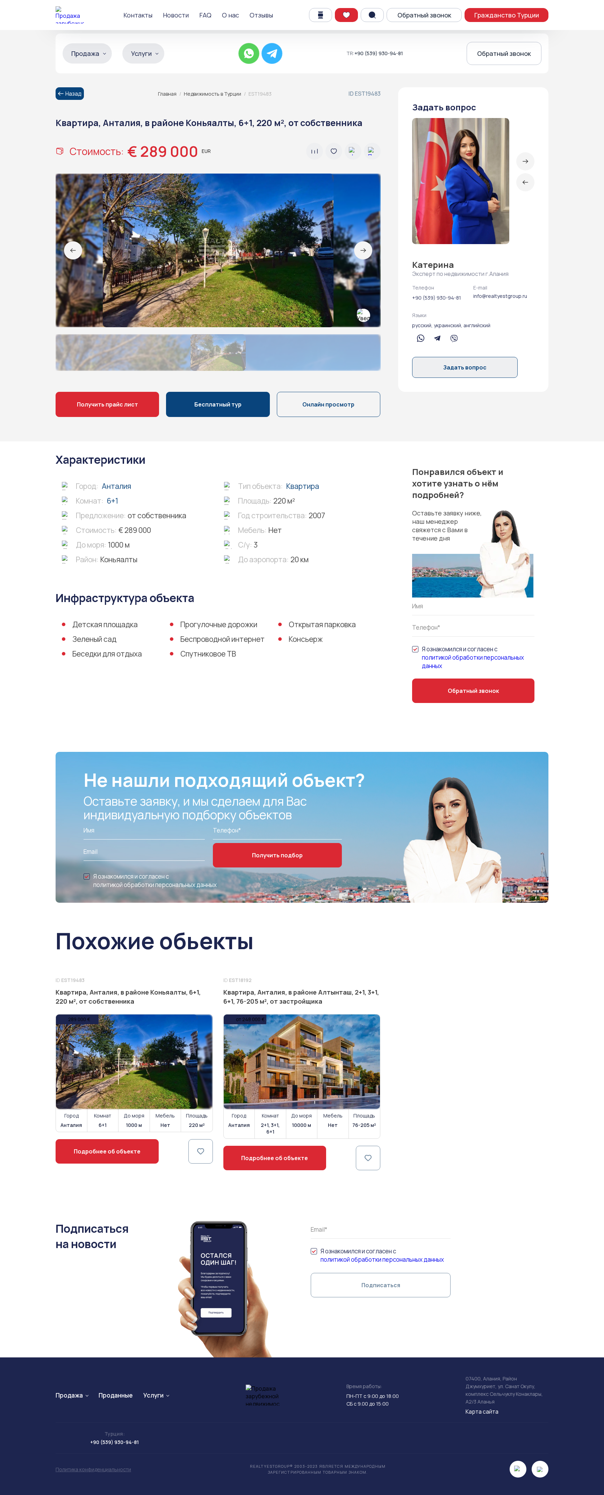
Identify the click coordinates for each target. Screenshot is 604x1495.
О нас (230, 15)
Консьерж (306, 639)
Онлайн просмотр (328, 404)
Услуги (141, 53)
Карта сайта (482, 1411)
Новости (176, 15)
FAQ (205, 15)
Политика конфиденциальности (93, 1469)
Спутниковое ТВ (208, 654)
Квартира (302, 486)
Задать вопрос (465, 367)
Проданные (116, 1395)
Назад (73, 93)
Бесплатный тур (218, 404)
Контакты (137, 15)
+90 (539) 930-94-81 (378, 53)
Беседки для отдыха (107, 654)
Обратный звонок (424, 15)
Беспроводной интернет (222, 639)
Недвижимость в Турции (212, 93)
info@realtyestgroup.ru (500, 296)
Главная (167, 93)
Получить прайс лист (107, 404)
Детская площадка (105, 624)
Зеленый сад (94, 639)
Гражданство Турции (506, 15)
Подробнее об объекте (107, 1151)
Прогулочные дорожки (218, 624)
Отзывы (261, 15)
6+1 (112, 501)
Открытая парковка (322, 624)
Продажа (85, 53)
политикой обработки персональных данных (473, 661)
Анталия (116, 486)
